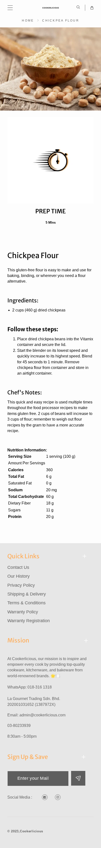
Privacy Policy (21, 585)
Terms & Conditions (26, 602)
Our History (18, 576)
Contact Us (18, 567)
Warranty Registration (28, 620)
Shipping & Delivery (26, 594)
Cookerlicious (31, 831)
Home (28, 20)
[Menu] (10, 8)
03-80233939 (19, 725)
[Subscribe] (78, 778)
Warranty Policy (22, 611)
